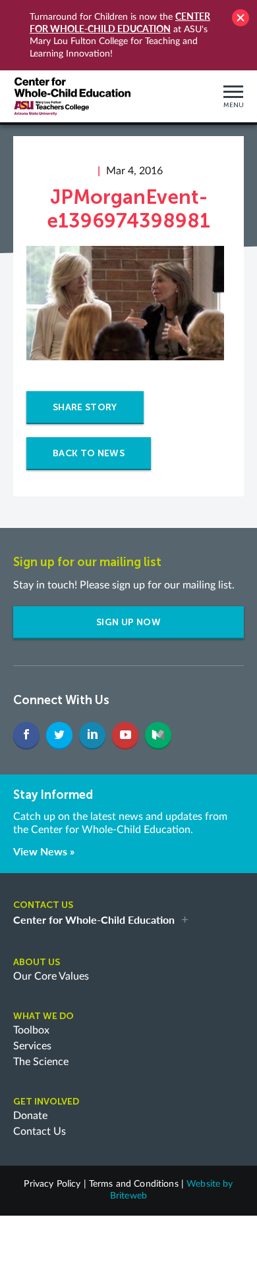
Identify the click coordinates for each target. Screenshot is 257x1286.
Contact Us (39, 1131)
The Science (41, 1062)
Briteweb (128, 1196)
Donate (30, 1115)
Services (32, 1046)
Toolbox (31, 1030)
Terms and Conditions (134, 1184)
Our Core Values (51, 976)
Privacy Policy (52, 1184)
